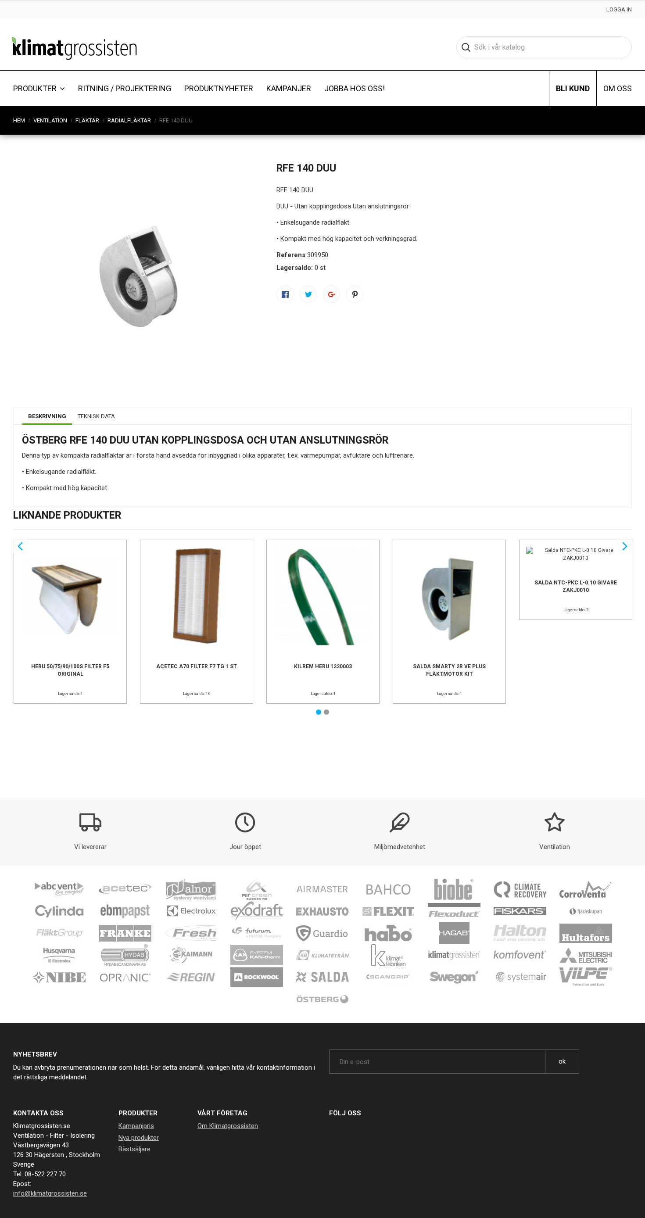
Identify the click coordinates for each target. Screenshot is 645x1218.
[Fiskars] (520, 911)
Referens (290, 255)
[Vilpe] (585, 977)
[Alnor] (191, 889)
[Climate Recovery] (520, 889)
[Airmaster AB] (322, 889)
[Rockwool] (256, 977)
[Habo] (388, 933)
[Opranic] (125, 977)
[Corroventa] (585, 889)
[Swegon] (454, 977)
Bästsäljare (134, 1149)
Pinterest (354, 294)
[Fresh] (191, 933)
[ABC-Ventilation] (59, 889)
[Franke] (125, 933)
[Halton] (520, 933)
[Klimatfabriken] (388, 955)
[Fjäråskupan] (585, 911)
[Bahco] (388, 889)
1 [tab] (318, 712)
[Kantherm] (256, 955)
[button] (39, 88)
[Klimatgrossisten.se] (74, 47)
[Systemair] (520, 977)
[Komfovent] (520, 955)
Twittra (308, 294)
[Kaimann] (191, 955)
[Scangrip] (388, 977)
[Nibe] (59, 977)
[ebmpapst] (125, 911)
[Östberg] (322, 999)
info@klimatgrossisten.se (50, 1193)
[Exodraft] (256, 911)
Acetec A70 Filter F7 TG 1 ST (196, 666)
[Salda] (322, 977)
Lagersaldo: (294, 268)
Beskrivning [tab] (47, 416)
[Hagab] (454, 933)
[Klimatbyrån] (322, 955)
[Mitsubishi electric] (585, 955)
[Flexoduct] (454, 911)
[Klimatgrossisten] (454, 955)
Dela (285, 294)
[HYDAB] (125, 955)
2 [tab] (326, 712)
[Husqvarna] (59, 955)
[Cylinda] (59, 911)
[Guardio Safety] (322, 933)
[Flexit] (388, 911)
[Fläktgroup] (59, 933)
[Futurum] (256, 933)
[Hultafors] (585, 933)
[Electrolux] (191, 911)
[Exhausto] (322, 911)
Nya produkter (138, 1138)
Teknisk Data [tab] (96, 416)
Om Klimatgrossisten (227, 1126)
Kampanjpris (136, 1126)
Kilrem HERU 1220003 (323, 666)
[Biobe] (454, 889)
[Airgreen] (256, 889)
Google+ (331, 294)
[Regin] (191, 977)
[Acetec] (125, 889)
